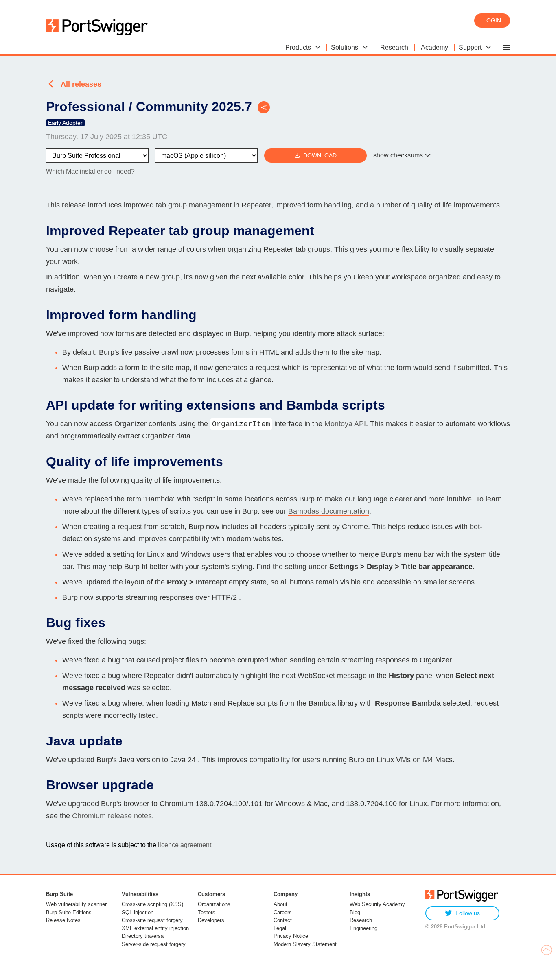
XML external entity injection (155, 928)
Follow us (467, 913)
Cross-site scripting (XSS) (152, 904)
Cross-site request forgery (152, 920)
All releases (81, 84)
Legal (280, 928)
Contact (283, 920)
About (280, 904)
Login (492, 20)
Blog (355, 912)
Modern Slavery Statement (305, 944)
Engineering (363, 928)
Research (361, 920)
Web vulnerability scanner (76, 904)
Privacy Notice (291, 936)
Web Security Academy (377, 904)
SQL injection (137, 912)
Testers (206, 912)
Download (320, 155)
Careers (283, 912)
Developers (211, 920)
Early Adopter (65, 123)
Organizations (214, 904)
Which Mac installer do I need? (90, 171)
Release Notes (63, 920)
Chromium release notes (112, 816)
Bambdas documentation (328, 511)
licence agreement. (185, 844)
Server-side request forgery (154, 944)
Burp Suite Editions (69, 912)
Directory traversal (143, 936)
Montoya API (345, 424)
